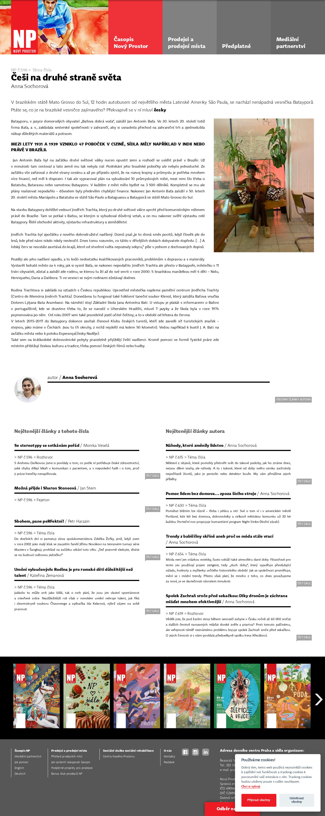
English (19, 768)
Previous (7, 715)
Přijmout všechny (258, 800)
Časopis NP (22, 750)
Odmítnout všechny (297, 800)
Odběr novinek (232, 809)
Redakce (169, 762)
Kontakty (169, 756)
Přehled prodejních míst (66, 756)
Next (319, 715)
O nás (168, 750)
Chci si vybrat (250, 786)
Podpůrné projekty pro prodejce (72, 768)
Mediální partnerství (28, 756)
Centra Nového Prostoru (119, 756)
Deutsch (20, 773)
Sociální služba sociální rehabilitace (128, 750)
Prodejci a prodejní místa (69, 750)
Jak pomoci (22, 762)
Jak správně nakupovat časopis (70, 762)
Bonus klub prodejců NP (66, 773)
